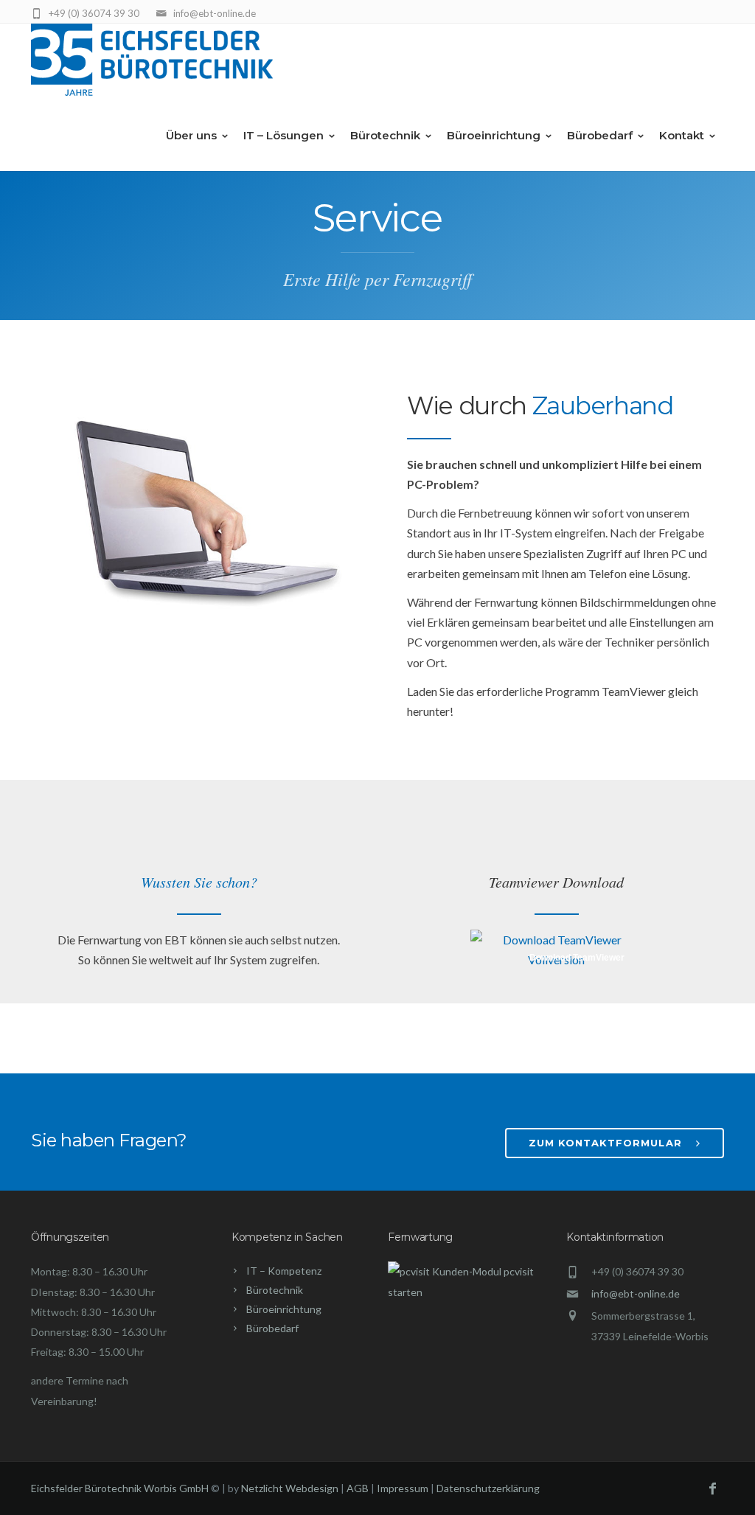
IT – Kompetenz (283, 1270)
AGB (358, 1488)
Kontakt (681, 135)
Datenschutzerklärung (488, 1488)
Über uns (191, 135)
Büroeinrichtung (493, 135)
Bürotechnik (385, 135)
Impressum (402, 1488)
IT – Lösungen (283, 135)
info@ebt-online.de (635, 1293)
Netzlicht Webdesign (289, 1488)
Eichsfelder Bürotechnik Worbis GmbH (120, 1488)
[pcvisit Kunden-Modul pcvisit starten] (467, 1292)
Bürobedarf (600, 135)
